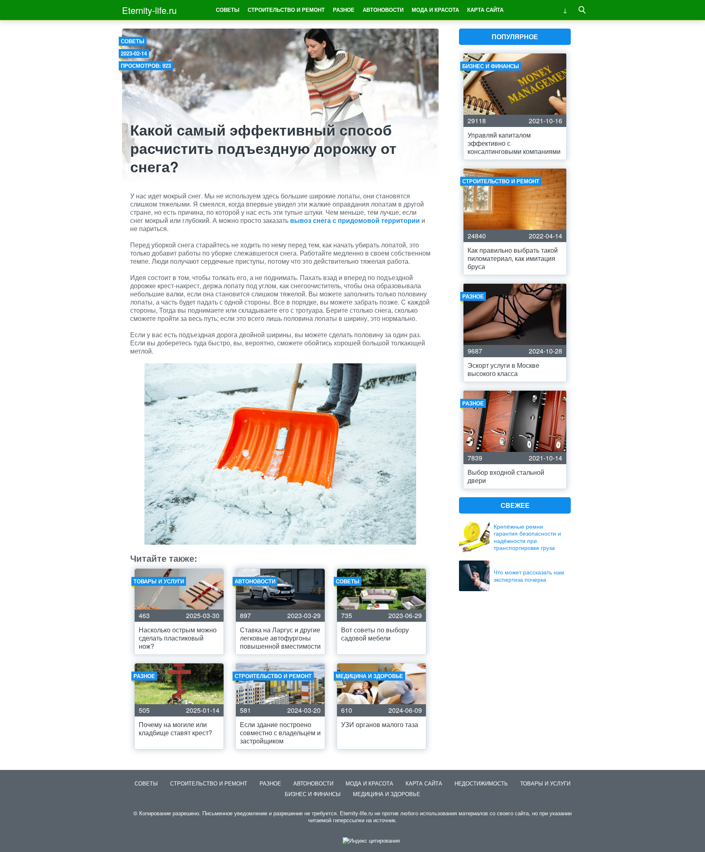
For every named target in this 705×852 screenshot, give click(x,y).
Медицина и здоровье (386, 794)
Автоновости (383, 9)
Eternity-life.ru (149, 10)
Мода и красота (435, 9)
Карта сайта (485, 9)
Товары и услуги (545, 783)
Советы (227, 9)
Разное (344, 9)
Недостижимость (481, 783)
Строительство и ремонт (286, 9)
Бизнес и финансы (313, 794)
